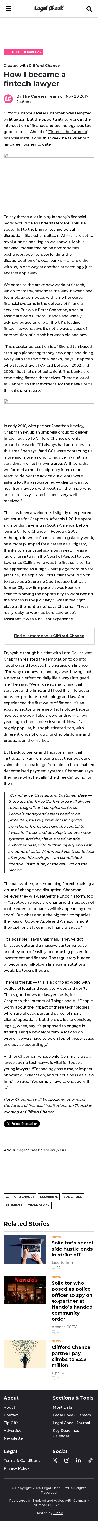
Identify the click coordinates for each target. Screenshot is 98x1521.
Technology (38, 1205)
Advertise (12, 1430)
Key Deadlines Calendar (66, 1433)
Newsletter (14, 1438)
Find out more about (49, 636)
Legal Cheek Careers (23, 52)
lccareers (49, 1196)
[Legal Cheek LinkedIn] (78, 1460)
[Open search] (89, 9)
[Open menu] (9, 9)
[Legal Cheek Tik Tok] (90, 1460)
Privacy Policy (16, 1468)
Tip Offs (11, 1423)
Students (14, 1205)
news (56, 1236)
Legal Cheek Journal (71, 1423)
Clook (58, 1513)
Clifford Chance (44, 65)
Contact (11, 1415)
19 (59, 1268)
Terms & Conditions (22, 1460)
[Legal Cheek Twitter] (55, 1460)
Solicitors (73, 1196)
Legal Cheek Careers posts (41, 1150)
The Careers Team (40, 96)
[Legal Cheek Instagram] (66, 1460)
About (9, 1407)
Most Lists (62, 1407)
